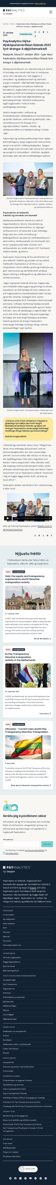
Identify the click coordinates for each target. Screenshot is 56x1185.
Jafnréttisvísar (8, 1001)
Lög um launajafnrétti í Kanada (15, 1093)
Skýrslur (6, 1010)
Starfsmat (7, 993)
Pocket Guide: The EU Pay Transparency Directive (22, 1124)
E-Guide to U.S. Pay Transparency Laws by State (21, 1102)
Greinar (6, 1035)
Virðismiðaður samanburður (14, 997)
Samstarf (6, 932)
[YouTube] (30, 1178)
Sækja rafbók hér (40, 3)
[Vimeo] (35, 1178)
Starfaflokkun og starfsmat (13, 1085)
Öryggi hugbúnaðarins (11, 962)
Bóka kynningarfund (11, 970)
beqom (33, 887)
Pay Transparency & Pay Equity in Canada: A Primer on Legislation (23, 1129)
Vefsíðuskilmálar (9, 1148)
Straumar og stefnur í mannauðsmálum (18, 1067)
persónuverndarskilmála (34, 850)
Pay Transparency (10, 984)
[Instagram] (20, 1178)
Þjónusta (6, 936)
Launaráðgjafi (8, 1014)
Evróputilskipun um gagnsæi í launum (17, 1080)
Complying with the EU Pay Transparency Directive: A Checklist (27, 1106)
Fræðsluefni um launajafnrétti (14, 1031)
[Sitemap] (46, 1178)
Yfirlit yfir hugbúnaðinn (12, 957)
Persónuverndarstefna (12, 1156)
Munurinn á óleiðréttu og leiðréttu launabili (20, 1120)
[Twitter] (10, 1178)
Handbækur (7, 1040)
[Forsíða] (14, 12)
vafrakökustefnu (12, 853)
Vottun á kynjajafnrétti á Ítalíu (14, 1089)
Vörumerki (7, 941)
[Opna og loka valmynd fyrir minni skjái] (51, 12)
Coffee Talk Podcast (10, 1049)
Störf (5, 928)
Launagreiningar (9, 980)
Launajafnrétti (8, 1062)
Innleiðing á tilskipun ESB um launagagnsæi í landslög (24, 1098)
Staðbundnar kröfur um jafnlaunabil (17, 1044)
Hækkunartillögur (9, 1006)
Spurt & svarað (9, 966)
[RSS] (41, 1178)
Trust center (8, 1143)
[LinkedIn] (25, 1178)
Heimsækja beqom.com (12, 945)
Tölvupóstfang (8, 839)
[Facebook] (15, 1178)
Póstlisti (6, 1053)
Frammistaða (8, 1071)
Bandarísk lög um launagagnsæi (15, 1116)
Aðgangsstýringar (10, 1019)
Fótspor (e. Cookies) (10, 1152)
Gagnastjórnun (9, 988)
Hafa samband (8, 923)
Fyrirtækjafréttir (9, 919)
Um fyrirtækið (8, 915)
